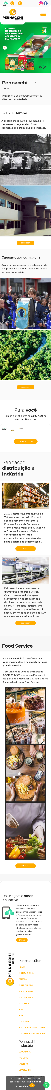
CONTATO (23, 1021)
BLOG (21, 1015)
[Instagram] (41, 3)
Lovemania (24, 1052)
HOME (21, 967)
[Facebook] (46, 3)
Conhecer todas (25, 441)
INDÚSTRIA (23, 1003)
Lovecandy (24, 1070)
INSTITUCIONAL (26, 973)
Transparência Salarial (31, 1033)
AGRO (21, 1009)
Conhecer (25, 243)
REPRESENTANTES (27, 991)
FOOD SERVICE (25, 997)
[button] (46, 48)
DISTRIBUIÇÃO (25, 985)
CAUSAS (22, 979)
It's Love (23, 1058)
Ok (32, 1085)
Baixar (22, 940)
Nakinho (23, 1064)
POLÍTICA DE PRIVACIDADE (31, 1027)
